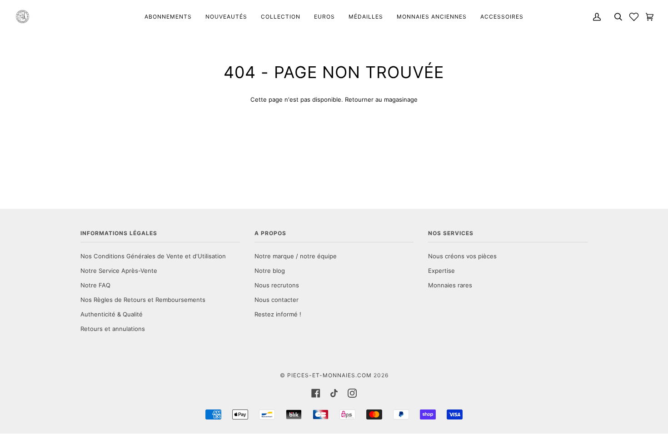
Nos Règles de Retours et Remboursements (142, 299)
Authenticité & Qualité (111, 314)
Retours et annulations (112, 328)
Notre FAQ (95, 285)
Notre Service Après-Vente (118, 270)
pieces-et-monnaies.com (329, 375)
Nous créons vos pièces (462, 256)
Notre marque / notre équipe (295, 256)
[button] (634, 16)
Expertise (441, 270)
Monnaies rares (450, 285)
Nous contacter (276, 299)
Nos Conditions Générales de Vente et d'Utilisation (153, 256)
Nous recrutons (276, 285)
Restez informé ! (277, 314)
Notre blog (269, 270)
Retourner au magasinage (381, 99)
